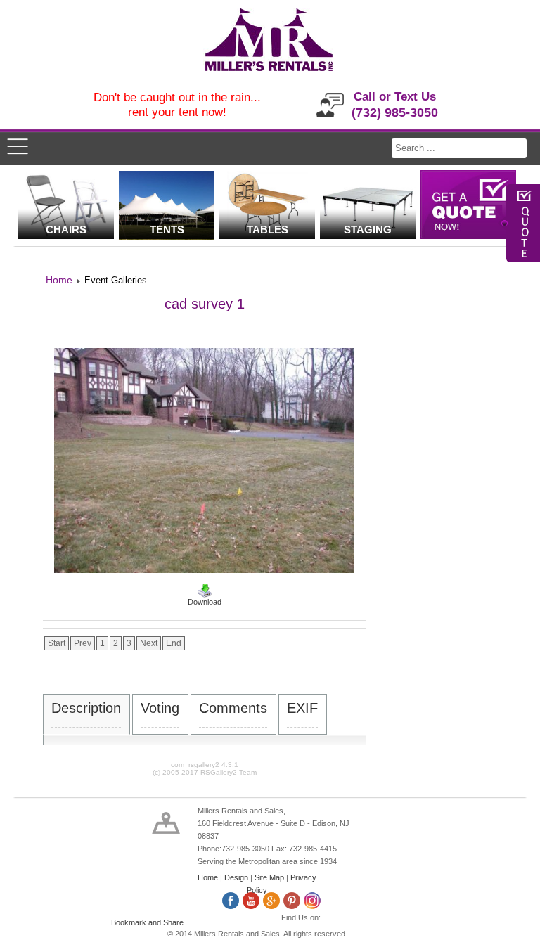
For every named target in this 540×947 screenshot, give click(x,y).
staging (368, 230)
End (173, 643)
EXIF (302, 708)
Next (149, 643)
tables (267, 230)
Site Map (269, 877)
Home (208, 877)
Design (236, 877)
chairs (66, 230)
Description (86, 708)
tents (167, 230)
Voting (160, 708)
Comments (233, 708)
